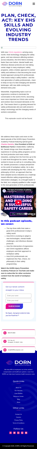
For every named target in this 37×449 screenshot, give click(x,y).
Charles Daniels (7, 144)
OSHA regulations (15, 52)
